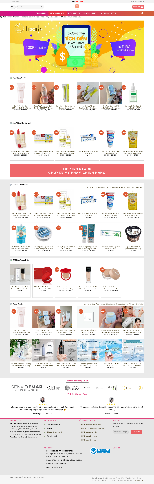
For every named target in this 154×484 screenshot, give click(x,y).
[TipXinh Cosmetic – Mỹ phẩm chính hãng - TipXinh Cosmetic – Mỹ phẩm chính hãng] (77, 7)
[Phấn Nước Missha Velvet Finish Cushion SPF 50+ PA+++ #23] (43, 274)
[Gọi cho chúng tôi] (19, 1)
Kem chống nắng (138, 480)
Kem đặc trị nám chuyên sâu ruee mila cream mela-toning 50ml (110, 331)
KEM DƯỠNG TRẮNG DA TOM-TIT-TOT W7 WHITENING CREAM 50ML (88, 331)
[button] (137, 1)
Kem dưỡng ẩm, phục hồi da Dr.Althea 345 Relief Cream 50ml (132, 331)
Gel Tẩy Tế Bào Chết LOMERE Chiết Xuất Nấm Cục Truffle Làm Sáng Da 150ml (20, 107)
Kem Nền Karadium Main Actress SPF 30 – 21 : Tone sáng (20, 288)
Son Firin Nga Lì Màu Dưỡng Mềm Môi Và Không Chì (20, 152)
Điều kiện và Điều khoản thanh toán (93, 428)
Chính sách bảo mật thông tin (91, 424)
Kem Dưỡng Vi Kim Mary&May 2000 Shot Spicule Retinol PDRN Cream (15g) (88, 107)
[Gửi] (42, 7)
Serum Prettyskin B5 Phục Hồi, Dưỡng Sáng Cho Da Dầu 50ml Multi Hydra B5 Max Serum (88, 365)
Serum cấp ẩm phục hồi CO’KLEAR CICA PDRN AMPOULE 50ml (133, 107)
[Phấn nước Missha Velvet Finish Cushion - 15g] (65, 274)
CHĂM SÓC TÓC (74, 13)
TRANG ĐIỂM (41, 13)
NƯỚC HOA (104, 13)
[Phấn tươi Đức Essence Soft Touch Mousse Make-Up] (111, 274)
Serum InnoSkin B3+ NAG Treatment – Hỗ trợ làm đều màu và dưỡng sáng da (43, 365)
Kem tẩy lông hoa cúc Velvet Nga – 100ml (65, 248)
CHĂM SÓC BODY (89, 13)
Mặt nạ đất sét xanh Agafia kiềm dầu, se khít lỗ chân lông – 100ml (21, 248)
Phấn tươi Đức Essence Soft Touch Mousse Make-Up (111, 288)
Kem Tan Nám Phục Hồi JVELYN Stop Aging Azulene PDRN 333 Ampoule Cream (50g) (110, 107)
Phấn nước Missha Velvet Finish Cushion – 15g (65, 288)
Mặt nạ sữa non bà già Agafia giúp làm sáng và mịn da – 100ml (133, 152)
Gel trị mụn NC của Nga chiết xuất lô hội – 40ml (110, 248)
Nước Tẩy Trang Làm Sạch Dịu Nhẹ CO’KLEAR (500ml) (43, 107)
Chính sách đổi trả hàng (89, 436)
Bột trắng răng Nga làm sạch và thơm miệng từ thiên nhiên (43, 248)
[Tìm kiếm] (142, 13)
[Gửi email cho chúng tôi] (17, 1)
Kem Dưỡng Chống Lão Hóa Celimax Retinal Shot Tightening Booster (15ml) (65, 107)
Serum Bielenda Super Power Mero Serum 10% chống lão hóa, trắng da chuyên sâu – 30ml (66, 152)
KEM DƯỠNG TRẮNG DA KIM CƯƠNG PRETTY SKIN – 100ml (133, 365)
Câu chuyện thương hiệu (55, 432)
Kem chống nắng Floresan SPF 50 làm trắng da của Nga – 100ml (88, 248)
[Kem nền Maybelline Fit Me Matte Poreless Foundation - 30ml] (88, 274)
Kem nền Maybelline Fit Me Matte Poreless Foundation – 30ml (88, 288)
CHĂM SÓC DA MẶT (57, 13)
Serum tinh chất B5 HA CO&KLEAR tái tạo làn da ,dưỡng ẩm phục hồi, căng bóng (43, 331)
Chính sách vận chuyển (89, 432)
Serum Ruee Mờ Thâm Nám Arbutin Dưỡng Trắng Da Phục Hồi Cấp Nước (65, 331)
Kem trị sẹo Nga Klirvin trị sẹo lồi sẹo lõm (88, 152)
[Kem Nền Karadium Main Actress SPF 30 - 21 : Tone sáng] (20, 274)
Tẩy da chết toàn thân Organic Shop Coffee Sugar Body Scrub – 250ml (133, 248)
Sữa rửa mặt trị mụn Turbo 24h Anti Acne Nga (111, 152)
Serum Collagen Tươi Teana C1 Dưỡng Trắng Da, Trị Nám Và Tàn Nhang (43, 152)
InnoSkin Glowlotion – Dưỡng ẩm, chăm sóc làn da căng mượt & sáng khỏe (21, 365)
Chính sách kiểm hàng (88, 440)
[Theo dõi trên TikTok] (15, 1)
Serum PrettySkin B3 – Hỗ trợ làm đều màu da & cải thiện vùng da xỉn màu (66, 365)
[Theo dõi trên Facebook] (11, 1)
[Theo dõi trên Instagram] (13, 1)
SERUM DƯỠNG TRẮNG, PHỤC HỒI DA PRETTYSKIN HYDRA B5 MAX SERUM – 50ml (110, 365)
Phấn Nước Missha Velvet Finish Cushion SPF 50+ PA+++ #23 (42, 288)
